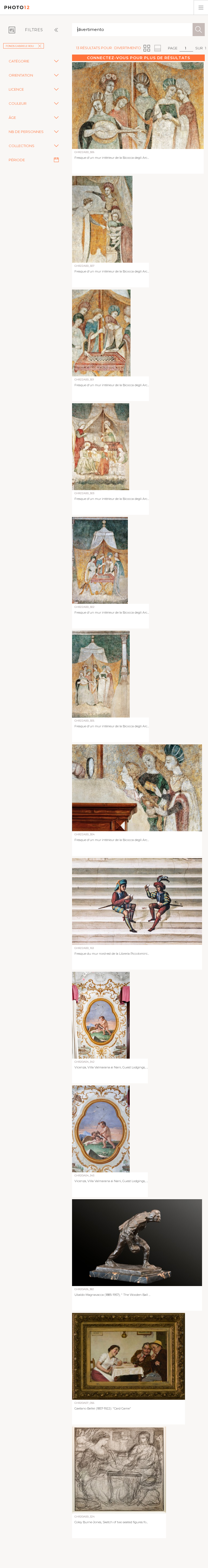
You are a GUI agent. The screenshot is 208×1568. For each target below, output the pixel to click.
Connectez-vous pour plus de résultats (138, 57)
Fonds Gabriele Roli (20, 46)
